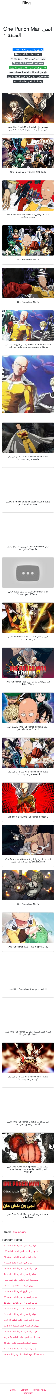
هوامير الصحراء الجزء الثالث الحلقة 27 (20, 1296)
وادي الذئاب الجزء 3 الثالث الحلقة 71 (20, 1256)
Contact (24, 1389)
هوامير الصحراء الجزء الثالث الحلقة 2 (20, 1314)
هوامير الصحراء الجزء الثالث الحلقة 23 (20, 1302)
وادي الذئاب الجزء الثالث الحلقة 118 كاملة (22, 1325)
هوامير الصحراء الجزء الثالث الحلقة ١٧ (20, 1268)
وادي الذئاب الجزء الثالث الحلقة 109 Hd (21, 1251)
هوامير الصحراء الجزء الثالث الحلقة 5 (20, 1274)
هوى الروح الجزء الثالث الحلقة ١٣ (18, 1285)
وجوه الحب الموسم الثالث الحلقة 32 (28, 63)
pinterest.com (19, 1231)
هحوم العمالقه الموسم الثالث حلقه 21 (20, 1342)
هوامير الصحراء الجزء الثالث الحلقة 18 (20, 1331)
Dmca (13, 1389)
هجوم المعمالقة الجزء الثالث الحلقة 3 (20, 1348)
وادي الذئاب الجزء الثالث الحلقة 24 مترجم (22, 1337)
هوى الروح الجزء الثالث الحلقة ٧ (18, 1262)
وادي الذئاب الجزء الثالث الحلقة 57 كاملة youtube (28, 76)
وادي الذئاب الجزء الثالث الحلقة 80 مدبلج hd (28, 67)
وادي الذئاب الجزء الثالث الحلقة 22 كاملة (21, 1319)
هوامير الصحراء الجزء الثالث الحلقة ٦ (20, 1245)
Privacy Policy (39, 1389)
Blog (26, 2)
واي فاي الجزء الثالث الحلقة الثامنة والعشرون (28, 72)
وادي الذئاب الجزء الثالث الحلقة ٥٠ (28, 81)
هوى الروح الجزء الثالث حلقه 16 (18, 1291)
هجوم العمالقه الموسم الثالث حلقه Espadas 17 (24, 1354)
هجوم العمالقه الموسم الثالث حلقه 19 (20, 1308)
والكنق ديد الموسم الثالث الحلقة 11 (28, 49)
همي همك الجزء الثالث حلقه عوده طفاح (21, 1279)
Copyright (28, 1392)
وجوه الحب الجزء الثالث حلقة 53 (28, 54)
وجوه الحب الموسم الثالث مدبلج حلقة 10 (28, 58)
